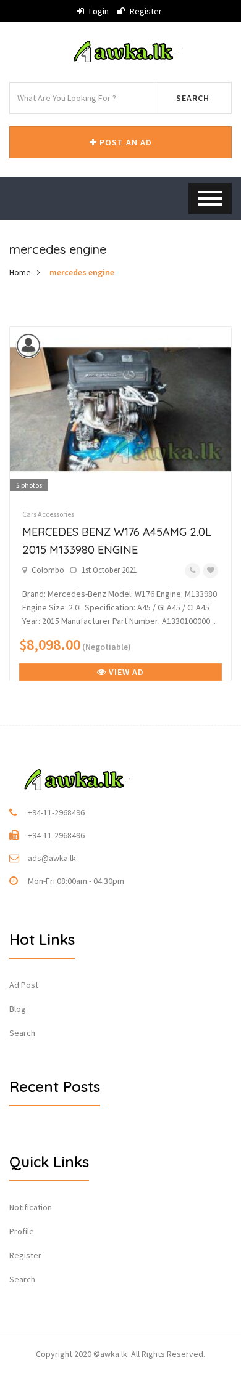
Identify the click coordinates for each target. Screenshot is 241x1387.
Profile (21, 1231)
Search (192, 97)
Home (20, 272)
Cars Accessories (48, 514)
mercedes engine (81, 272)
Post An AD (124, 142)
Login (98, 11)
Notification (30, 1207)
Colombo (48, 570)
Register (145, 11)
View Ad (125, 671)
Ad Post (23, 984)
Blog (17, 1008)
